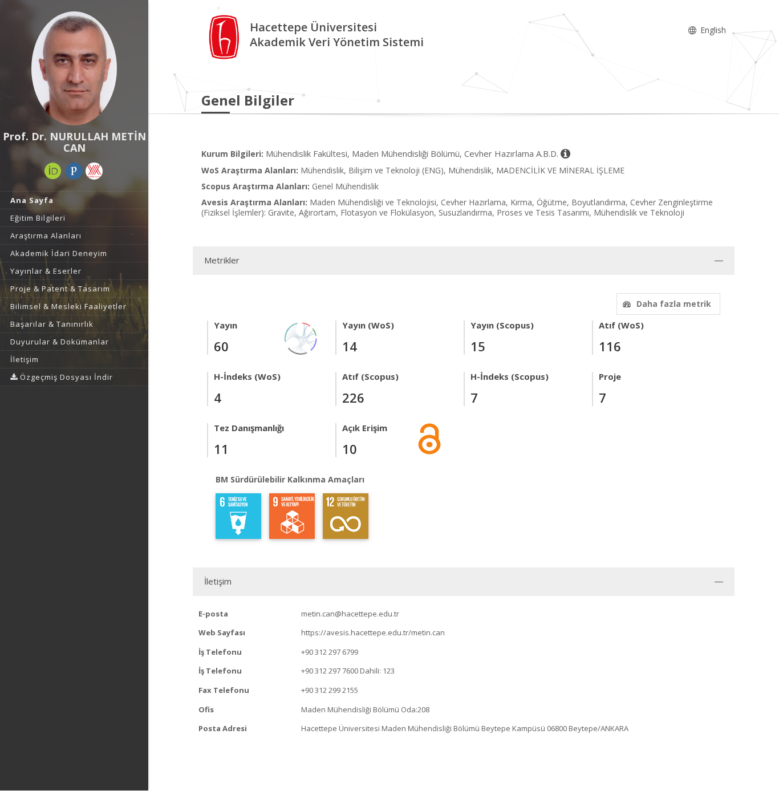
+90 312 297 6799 (329, 652)
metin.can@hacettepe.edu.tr (350, 614)
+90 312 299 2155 (329, 690)
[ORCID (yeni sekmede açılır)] (53, 171)
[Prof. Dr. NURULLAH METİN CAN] (74, 68)
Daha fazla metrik (673, 303)
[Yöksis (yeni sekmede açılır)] (94, 171)
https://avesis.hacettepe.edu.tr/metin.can (373, 632)
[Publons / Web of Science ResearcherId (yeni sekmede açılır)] (74, 171)
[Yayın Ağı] (301, 337)
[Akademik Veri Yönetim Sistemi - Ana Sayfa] (225, 36)
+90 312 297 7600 (329, 671)
